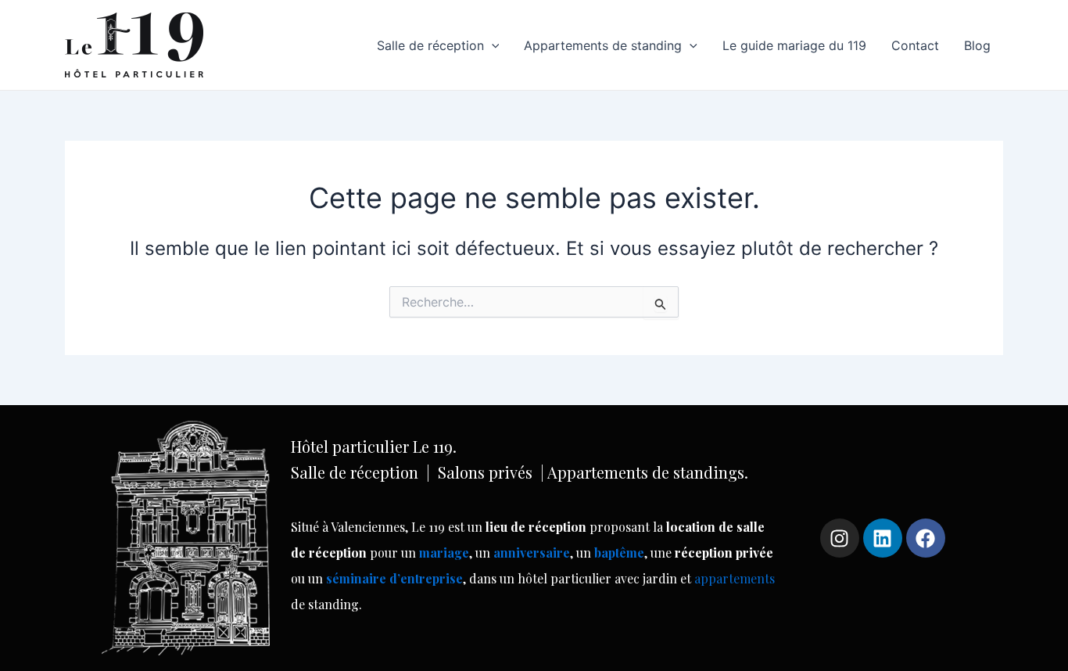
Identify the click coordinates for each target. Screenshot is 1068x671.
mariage (444, 552)
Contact (915, 45)
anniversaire (531, 552)
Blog (977, 45)
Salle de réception (430, 45)
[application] (492, 45)
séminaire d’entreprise (394, 578)
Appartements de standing (603, 45)
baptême (619, 552)
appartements (734, 578)
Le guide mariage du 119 (794, 45)
